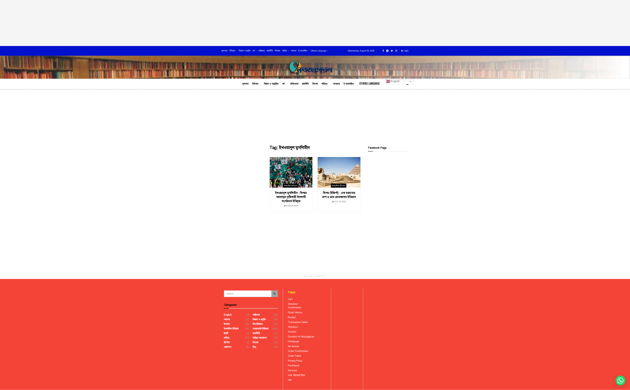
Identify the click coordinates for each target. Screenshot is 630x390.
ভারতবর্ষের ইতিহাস (261, 328)
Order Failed (294, 356)
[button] (620, 380)
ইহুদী (226, 333)
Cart (290, 299)
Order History (295, 312)
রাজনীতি (270, 51)
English (395, 81)
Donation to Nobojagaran (301, 336)
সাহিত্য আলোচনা (260, 337)
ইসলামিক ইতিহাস (290, 186)
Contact (292, 331)
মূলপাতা (224, 51)
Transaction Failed (298, 322)
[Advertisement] (315, 23)
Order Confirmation (298, 351)
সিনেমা (277, 51)
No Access (293, 346)
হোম (290, 380)
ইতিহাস (232, 51)
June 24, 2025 (291, 206)
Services (292, 370)
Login (406, 51)
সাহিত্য (284, 51)
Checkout (293, 304)
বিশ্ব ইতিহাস (258, 324)
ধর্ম (253, 51)
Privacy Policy (295, 360)
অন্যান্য (293, 51)
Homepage (293, 341)
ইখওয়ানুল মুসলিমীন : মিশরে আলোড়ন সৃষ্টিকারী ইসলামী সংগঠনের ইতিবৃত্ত (291, 197)
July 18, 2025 (340, 202)
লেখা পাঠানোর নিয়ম (296, 375)
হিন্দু (254, 347)
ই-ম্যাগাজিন (302, 51)
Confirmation (294, 307)
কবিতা (226, 337)
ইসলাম (227, 324)
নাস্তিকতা (261, 51)
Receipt (292, 317)
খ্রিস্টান (227, 342)
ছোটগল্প (227, 347)
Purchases (293, 365)
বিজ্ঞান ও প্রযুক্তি (245, 51)
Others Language (318, 51)
